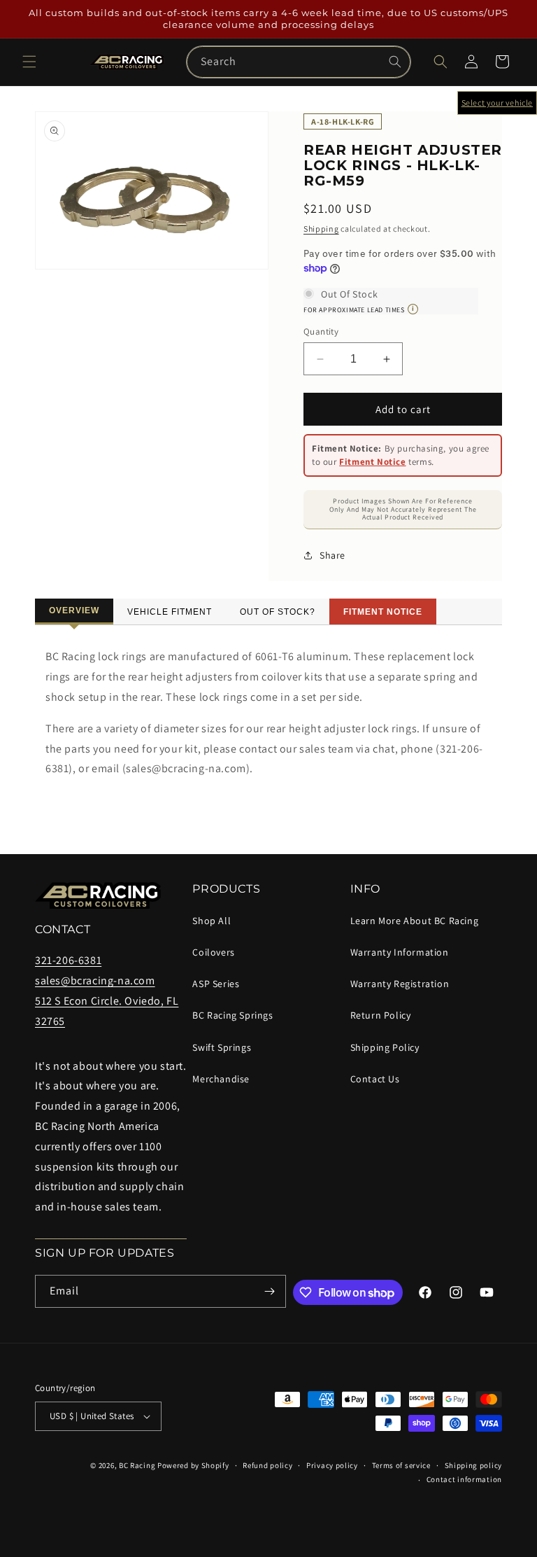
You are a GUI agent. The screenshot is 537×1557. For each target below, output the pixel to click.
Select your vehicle (497, 102)
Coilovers (213, 952)
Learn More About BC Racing (414, 920)
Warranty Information (399, 952)
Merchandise (221, 1079)
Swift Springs (221, 1047)
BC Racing (137, 1465)
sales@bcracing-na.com (95, 980)
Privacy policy (332, 1465)
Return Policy (380, 1015)
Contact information (464, 1479)
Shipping (321, 228)
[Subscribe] (270, 1291)
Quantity (320, 331)
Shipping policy (474, 1465)
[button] (29, 61)
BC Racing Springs (232, 1015)
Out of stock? (277, 612)
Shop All (211, 920)
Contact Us (375, 1079)
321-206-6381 (68, 960)
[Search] (395, 61)
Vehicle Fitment (169, 612)
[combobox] (298, 62)
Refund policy (267, 1465)
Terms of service (401, 1465)
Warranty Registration (400, 983)
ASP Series (215, 983)
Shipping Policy (385, 1047)
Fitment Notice (372, 462)
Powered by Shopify (193, 1465)
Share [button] (332, 555)
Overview (74, 610)
